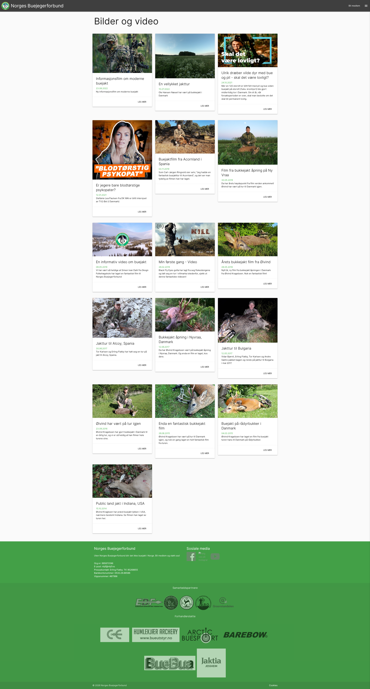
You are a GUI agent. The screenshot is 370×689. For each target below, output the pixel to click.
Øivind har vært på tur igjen (118, 423)
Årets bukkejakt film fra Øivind (246, 262)
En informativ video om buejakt (121, 262)
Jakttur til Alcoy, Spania (115, 343)
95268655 (132, 569)
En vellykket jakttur (174, 84)
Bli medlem (354, 5)
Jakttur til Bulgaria (236, 348)
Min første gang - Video (178, 262)
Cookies (273, 685)
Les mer (142, 102)
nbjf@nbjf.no (108, 566)
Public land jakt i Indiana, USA (120, 503)
